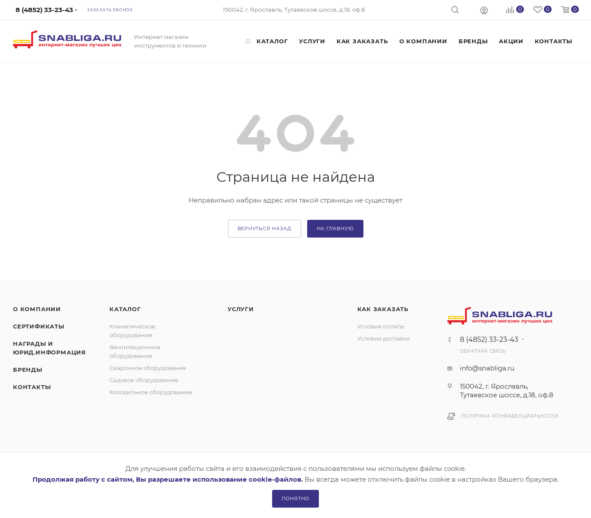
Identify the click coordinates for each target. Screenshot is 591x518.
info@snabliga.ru (487, 368)
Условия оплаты (380, 326)
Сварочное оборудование (147, 367)
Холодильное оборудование (150, 392)
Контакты (32, 386)
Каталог (125, 309)
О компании (37, 309)
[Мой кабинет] (484, 10)
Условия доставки (383, 338)
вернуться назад (265, 228)
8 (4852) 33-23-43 (489, 339)
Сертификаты (38, 326)
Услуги (241, 309)
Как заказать (383, 309)
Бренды (27, 369)
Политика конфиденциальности (510, 416)
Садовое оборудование (143, 379)
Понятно (296, 498)
